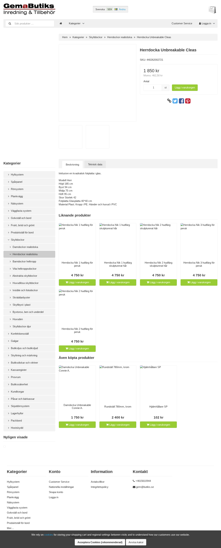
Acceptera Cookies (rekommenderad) (100, 542)
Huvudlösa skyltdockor (25, 282)
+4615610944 (143, 480)
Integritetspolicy (99, 486)
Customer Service (182, 23)
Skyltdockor (17, 239)
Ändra (122, 9)
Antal (146, 81)
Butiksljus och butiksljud (24, 348)
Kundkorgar (17, 391)
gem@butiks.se (145, 486)
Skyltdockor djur (21, 326)
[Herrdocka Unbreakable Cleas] (8, 446)
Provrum (15, 377)
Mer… (10, 528)
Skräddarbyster (21, 297)
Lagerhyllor (16, 413)
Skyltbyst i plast (21, 304)
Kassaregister (18, 369)
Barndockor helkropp (24, 261)
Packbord (16, 420)
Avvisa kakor (136, 542)
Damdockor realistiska (25, 246)
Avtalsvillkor (97, 481)
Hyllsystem (17, 174)
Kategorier (74, 23)
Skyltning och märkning (23, 355)
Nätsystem (16, 203)
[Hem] (60, 23)
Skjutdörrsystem (20, 406)
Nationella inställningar (61, 486)
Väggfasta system (20, 210)
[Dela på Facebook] (181, 100)
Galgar (14, 340)
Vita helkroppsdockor (24, 268)
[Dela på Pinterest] (187, 100)
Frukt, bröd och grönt (22, 225)
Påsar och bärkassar (22, 398)
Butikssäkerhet (19, 384)
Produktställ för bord (21, 232)
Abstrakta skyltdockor (24, 275)
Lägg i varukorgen (185, 87)
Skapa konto (56, 492)
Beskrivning (72, 164)
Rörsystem (16, 189)
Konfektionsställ (19, 333)
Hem (65, 37)
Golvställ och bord (20, 218)
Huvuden (17, 319)
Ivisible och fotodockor (25, 290)
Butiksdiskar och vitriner (24, 362)
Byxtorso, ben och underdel (28, 311)
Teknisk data (95, 164)
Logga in (206, 23)
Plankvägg (16, 196)
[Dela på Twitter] (175, 100)
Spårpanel (16, 181)
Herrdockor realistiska (24, 254)
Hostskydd (16, 427)
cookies (48, 534)
